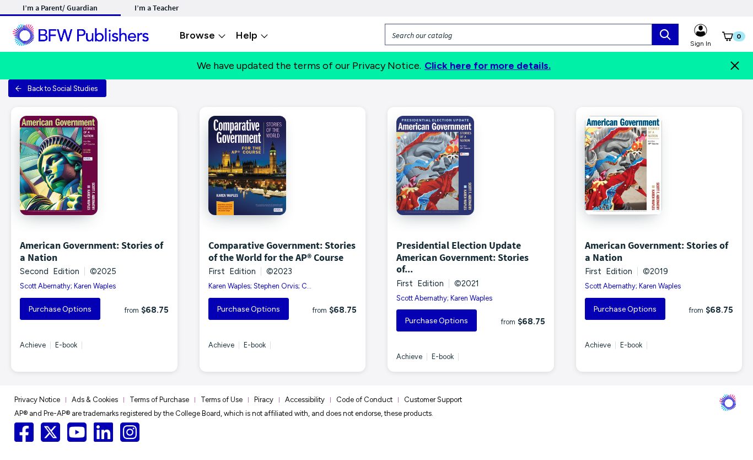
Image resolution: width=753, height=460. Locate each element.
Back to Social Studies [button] (63, 88)
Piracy (263, 399)
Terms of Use (222, 399)
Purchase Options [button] (60, 309)
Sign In (700, 43)
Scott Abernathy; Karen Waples (68, 286)
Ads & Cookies (95, 399)
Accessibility (305, 399)
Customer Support (433, 399)
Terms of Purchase (159, 399)
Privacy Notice (37, 399)
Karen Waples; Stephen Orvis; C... (259, 286)
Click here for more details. (487, 66)
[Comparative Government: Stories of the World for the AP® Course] (282, 165)
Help (246, 35)
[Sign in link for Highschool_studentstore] (700, 28)
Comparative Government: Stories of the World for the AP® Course (282, 251)
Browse (197, 35)
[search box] (665, 34)
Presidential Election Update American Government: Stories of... (462, 257)
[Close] (735, 65)
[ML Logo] (82, 33)
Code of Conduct (364, 399)
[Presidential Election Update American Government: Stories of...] (470, 165)
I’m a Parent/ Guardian (60, 8)
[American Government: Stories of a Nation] (94, 165)
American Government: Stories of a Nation (91, 251)
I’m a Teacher (157, 8)
